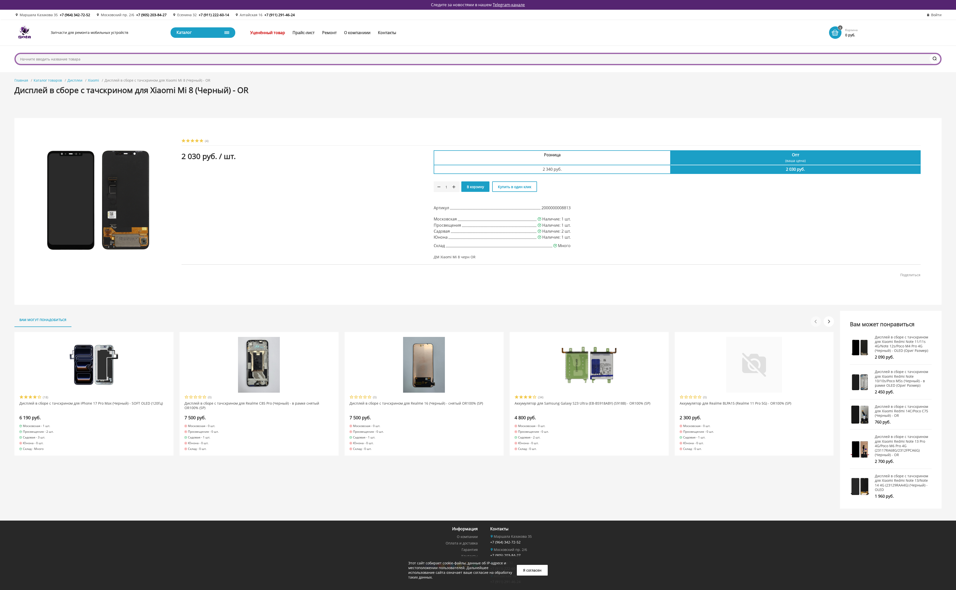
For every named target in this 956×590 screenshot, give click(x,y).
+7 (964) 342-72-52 (75, 14)
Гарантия (470, 549)
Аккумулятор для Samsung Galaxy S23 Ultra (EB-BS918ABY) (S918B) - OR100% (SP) (582, 403)
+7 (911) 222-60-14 (214, 14)
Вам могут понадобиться (42, 320)
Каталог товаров (48, 80)
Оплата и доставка (462, 543)
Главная (21, 80)
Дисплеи (74, 80)
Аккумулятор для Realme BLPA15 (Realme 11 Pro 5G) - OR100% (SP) (735, 403)
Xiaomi (93, 80)
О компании (467, 536)
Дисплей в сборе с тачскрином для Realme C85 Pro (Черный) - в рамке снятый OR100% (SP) (251, 405)
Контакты (387, 32)
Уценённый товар (267, 32)
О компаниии (357, 32)
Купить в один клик (514, 186)
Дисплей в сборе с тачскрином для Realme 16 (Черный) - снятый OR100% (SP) (416, 403)
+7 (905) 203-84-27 (151, 14)
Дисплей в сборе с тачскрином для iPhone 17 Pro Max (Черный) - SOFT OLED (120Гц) (91, 403)
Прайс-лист (304, 32)
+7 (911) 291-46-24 (279, 14)
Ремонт (329, 32)
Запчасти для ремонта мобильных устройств (89, 32)
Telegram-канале (509, 4)
